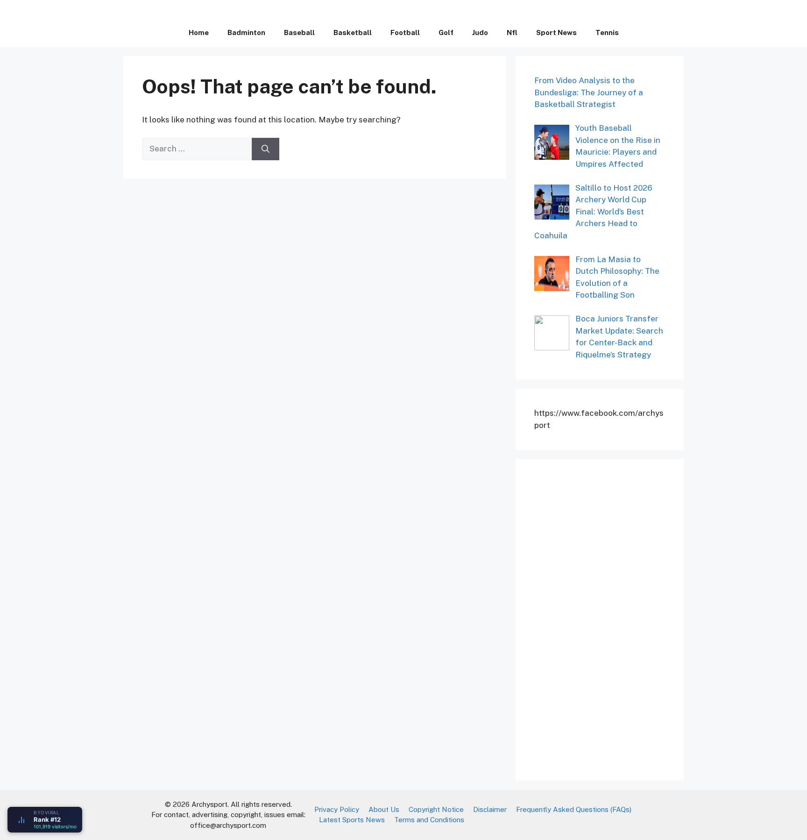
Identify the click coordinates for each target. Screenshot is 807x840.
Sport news (556, 32)
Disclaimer (490, 809)
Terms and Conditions (429, 820)
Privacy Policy (336, 809)
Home (199, 32)
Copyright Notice (436, 809)
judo (480, 32)
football (405, 32)
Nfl (512, 32)
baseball (299, 32)
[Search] (265, 149)
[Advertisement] (604, 618)
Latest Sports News (352, 820)
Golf (446, 32)
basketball (352, 32)
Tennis (607, 32)
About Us (383, 809)
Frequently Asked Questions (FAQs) (573, 809)
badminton (246, 32)
